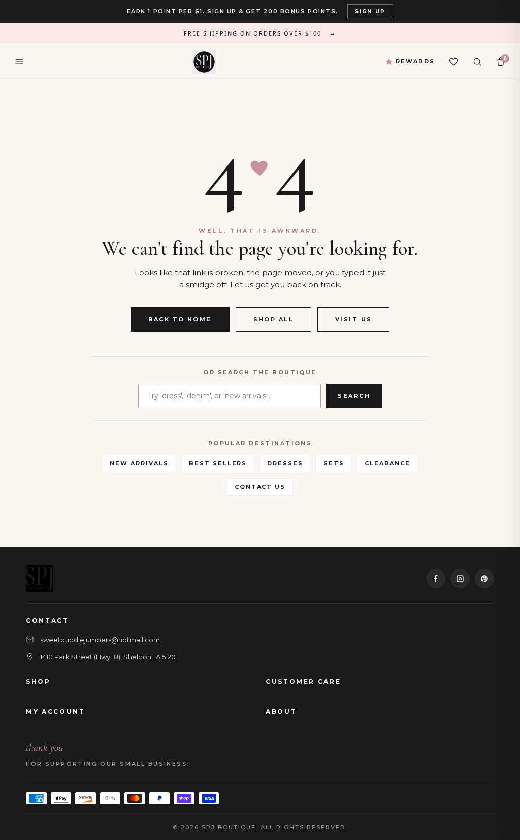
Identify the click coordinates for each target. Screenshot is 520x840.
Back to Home (180, 319)
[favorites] (454, 62)
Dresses (285, 463)
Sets (333, 463)
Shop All (273, 319)
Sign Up (370, 11)
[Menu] (19, 62)
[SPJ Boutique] (204, 62)
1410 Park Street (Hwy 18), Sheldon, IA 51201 (109, 657)
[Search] (477, 62)
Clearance (387, 463)
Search (354, 395)
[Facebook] (435, 578)
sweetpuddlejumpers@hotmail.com (100, 639)
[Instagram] (460, 578)
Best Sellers (218, 463)
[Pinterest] (484, 578)
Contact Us (260, 486)
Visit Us (353, 319)
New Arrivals (139, 463)
